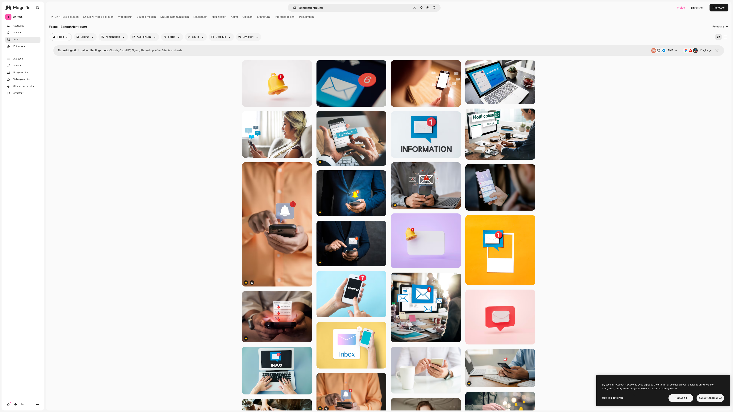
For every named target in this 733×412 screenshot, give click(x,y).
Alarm (234, 17)
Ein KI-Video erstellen (100, 17)
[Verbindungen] (8, 404)
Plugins (704, 50)
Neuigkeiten (219, 17)
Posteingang (306, 17)
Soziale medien (146, 17)
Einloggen (697, 7)
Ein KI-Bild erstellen (66, 17)
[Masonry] (718, 37)
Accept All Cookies (710, 398)
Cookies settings (612, 397)
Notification (200, 17)
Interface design (285, 17)
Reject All (681, 398)
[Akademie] (15, 404)
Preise (681, 7)
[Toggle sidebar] (37, 8)
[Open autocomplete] (293, 7)
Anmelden (719, 7)
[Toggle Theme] (22, 404)
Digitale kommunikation (174, 17)
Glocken (247, 17)
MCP (670, 50)
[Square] (725, 37)
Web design (125, 17)
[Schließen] (717, 50)
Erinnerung (263, 17)
